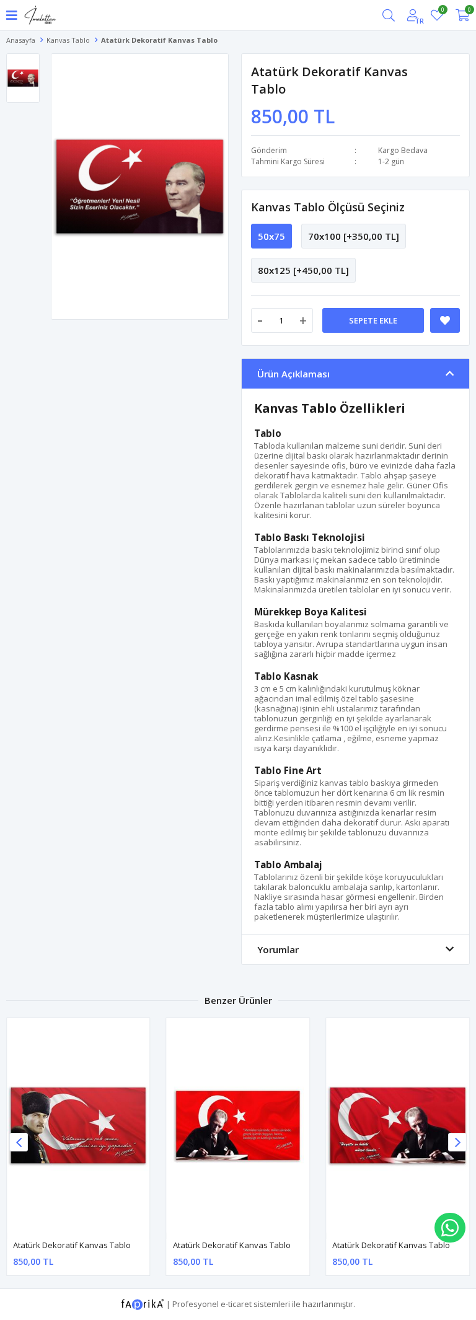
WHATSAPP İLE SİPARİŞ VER (449, 1228)
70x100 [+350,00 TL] (353, 236)
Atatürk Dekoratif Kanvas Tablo (72, 1245)
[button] (457, 1142)
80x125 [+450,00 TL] (303, 270)
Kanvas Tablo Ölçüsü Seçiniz (328, 207)
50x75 (271, 236)
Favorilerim (442, 11)
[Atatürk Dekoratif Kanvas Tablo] (78, 1125)
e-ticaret (236, 1303)
